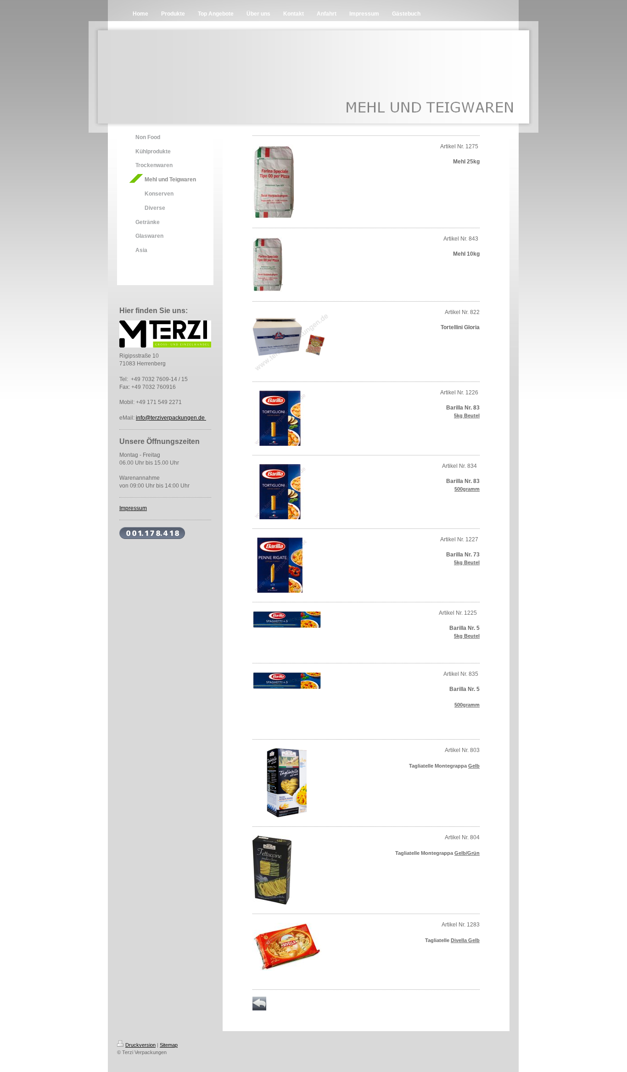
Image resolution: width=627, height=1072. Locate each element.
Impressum (133, 508)
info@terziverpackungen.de (171, 418)
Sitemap (169, 1045)
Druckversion (140, 1045)
